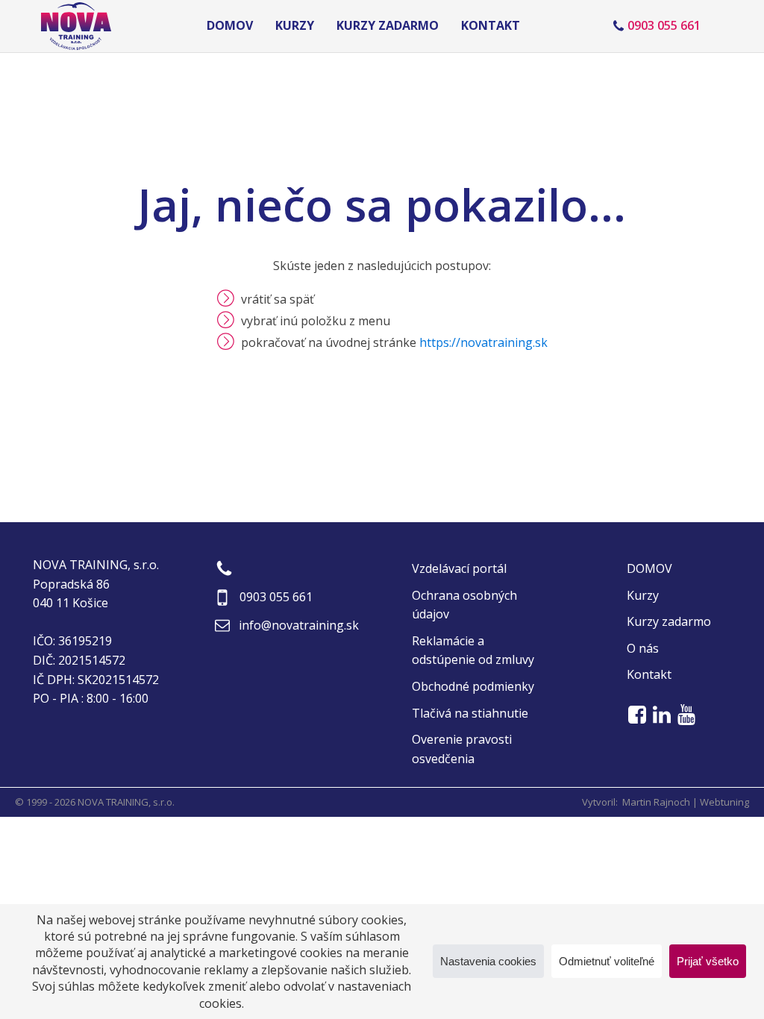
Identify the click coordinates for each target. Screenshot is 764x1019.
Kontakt (490, 25)
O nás (643, 648)
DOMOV (230, 25)
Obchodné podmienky (473, 686)
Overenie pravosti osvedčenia (462, 749)
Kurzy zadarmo (387, 25)
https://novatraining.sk (483, 342)
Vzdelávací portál (459, 568)
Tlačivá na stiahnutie (470, 713)
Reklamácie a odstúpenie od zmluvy (473, 650)
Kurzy (294, 25)
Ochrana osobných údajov (464, 605)
